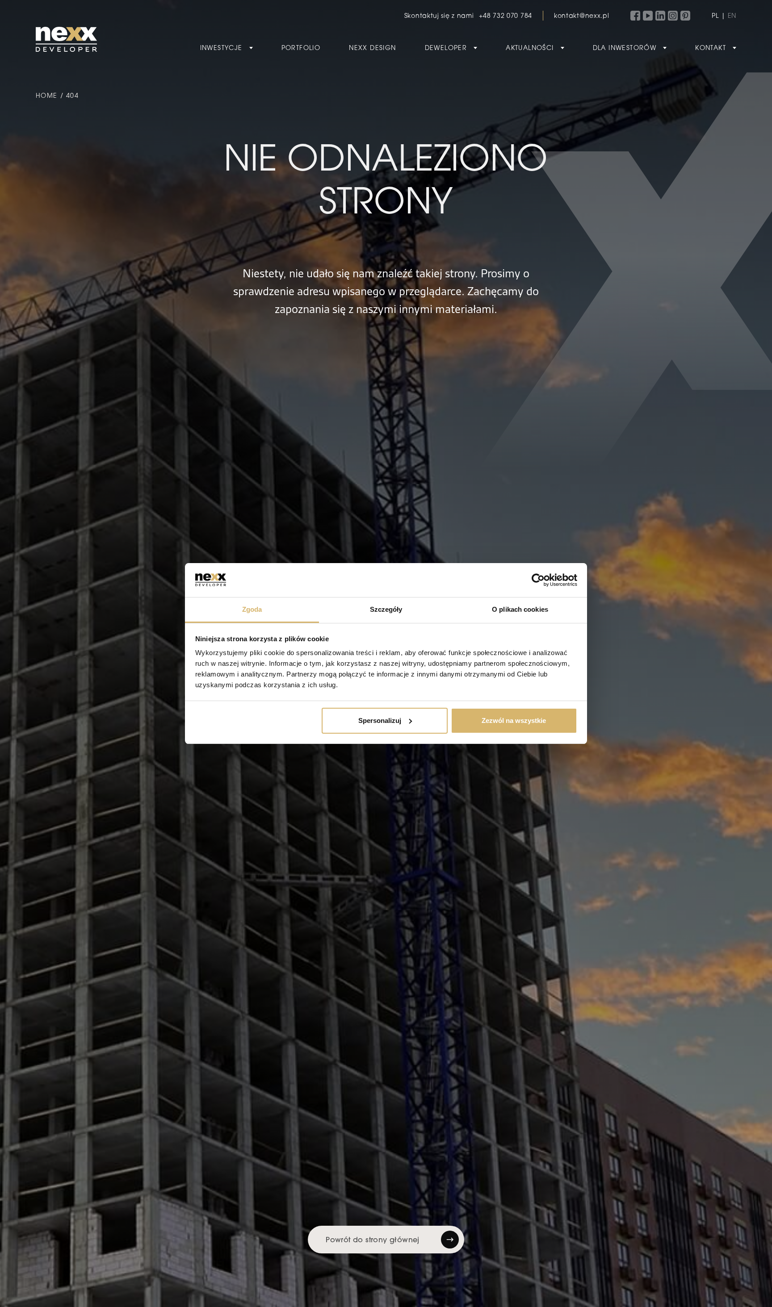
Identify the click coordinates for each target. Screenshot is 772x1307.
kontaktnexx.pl (581, 15)
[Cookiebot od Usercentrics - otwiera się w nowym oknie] (538, 580)
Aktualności (530, 47)
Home (47, 95)
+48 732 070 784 (505, 15)
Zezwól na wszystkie (514, 720)
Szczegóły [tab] (386, 609)
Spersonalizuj (379, 720)
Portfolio (301, 47)
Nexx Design (372, 47)
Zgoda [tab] (252, 609)
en (732, 15)
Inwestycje (221, 47)
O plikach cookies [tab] (520, 609)
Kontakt (710, 47)
